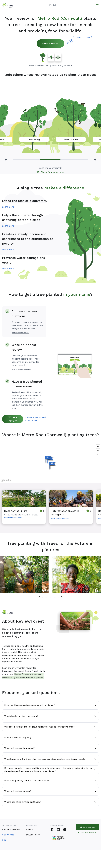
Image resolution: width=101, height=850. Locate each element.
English (52, 5)
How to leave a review (20, 333)
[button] (61, 168)
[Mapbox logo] (6, 480)
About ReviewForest (11, 829)
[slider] (50, 159)
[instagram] (64, 829)
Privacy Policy (33, 835)
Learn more (8, 207)
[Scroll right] (95, 159)
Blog (4, 840)
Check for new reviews (52, 172)
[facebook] (52, 829)
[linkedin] (58, 829)
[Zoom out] (98, 450)
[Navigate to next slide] (62, 597)
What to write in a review (21, 369)
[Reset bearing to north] (98, 454)
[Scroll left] (5, 159)
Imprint (29, 829)
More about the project (13, 517)
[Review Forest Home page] (7, 5)
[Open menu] (97, 5)
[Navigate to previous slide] (39, 597)
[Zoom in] (98, 446)
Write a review (50, 43)
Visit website (8, 835)
